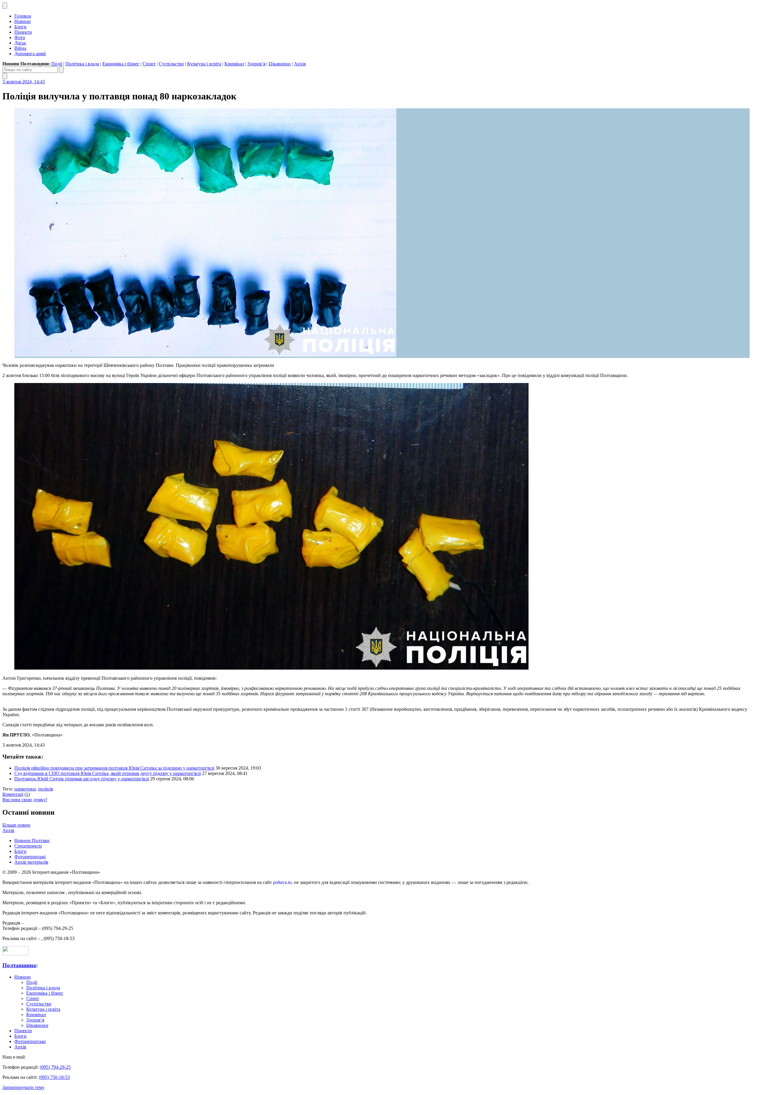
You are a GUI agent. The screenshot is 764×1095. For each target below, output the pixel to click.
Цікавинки (280, 63)
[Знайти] (61, 70)
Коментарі (12, 794)
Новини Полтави (32, 840)
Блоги (20, 26)
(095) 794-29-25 (55, 1067)
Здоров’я (256, 63)
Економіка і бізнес (120, 63)
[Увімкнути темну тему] (4, 5)
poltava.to (282, 882)
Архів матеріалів (31, 862)
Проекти (23, 32)
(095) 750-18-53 (54, 1077)
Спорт (149, 63)
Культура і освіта (204, 63)
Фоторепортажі (30, 856)
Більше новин (16, 825)
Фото (19, 37)
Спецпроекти (28, 845)
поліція (45, 788)
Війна (20, 48)
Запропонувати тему (23, 1087)
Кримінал (234, 63)
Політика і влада (82, 63)
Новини (22, 21)
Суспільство (171, 63)
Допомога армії (30, 53)
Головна (22, 16)
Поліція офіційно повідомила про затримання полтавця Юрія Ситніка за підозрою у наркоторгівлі (114, 768)
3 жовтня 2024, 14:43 (23, 81)
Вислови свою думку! (24, 799)
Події (56, 63)
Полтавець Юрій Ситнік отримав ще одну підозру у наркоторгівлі (81, 778)
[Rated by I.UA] (15, 953)
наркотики (25, 788)
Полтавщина (19, 965)
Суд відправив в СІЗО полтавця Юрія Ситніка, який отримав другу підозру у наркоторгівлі (107, 773)
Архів (300, 63)
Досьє (20, 42)
